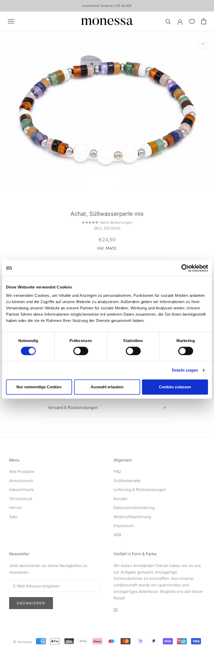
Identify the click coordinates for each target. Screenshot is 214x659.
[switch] (80, 351)
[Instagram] (115, 609)
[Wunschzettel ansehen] (192, 21)
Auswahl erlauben (107, 387)
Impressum (124, 525)
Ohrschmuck (20, 498)
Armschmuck (21, 480)
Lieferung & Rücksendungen (140, 489)
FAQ (117, 471)
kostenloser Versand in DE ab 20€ (107, 6)
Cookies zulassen (175, 387)
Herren (15, 507)
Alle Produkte (21, 471)
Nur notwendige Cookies (39, 387)
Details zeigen (185, 370)
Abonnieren (31, 603)
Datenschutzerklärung (134, 507)
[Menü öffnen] (11, 21)
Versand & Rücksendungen (73, 407)
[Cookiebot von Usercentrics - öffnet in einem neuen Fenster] (185, 268)
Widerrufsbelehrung (132, 516)
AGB (117, 534)
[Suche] (168, 21)
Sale (13, 516)
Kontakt (120, 498)
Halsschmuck (21, 489)
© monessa (22, 642)
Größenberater (127, 480)
